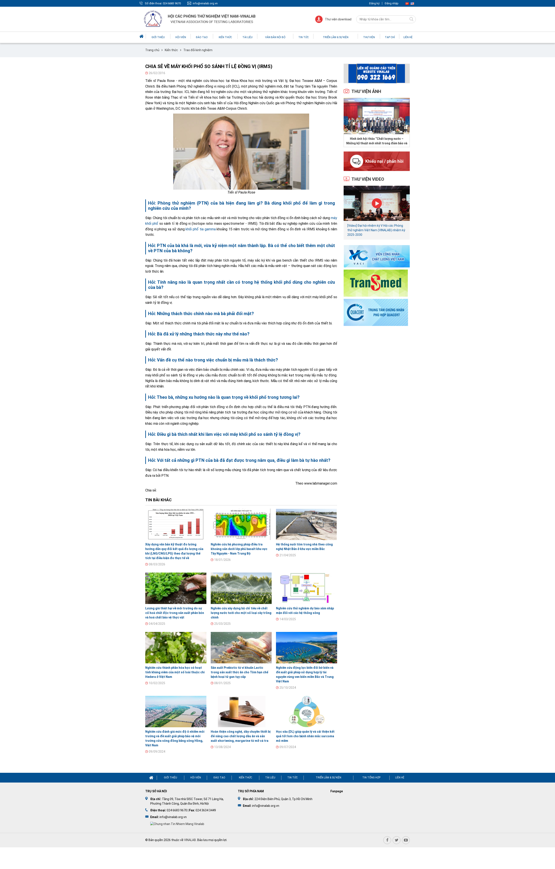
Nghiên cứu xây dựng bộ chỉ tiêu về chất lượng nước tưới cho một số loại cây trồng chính (241, 613)
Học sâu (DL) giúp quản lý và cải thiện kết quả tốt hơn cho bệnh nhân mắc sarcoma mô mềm (305, 736)
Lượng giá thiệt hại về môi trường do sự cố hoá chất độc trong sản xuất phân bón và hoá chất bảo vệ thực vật (174, 613)
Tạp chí (390, 37)
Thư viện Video (367, 179)
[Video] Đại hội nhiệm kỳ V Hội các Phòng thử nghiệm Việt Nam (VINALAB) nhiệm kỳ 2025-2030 (376, 230)
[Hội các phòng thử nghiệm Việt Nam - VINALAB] (200, 19)
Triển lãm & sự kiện (335, 37)
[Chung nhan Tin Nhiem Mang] (177, 823)
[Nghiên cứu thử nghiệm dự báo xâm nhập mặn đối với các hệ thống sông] (306, 588)
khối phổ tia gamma (200, 229)
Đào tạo (202, 37)
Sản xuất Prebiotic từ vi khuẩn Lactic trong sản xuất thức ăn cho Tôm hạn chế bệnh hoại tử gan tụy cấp (239, 672)
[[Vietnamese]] (407, 3)
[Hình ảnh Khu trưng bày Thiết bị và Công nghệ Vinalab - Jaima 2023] (377, 116)
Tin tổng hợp (371, 777)
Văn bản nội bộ (275, 37)
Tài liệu (247, 37)
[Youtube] (406, 840)
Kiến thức (225, 37)
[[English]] (412, 3)
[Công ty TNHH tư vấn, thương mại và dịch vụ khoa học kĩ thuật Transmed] (376, 283)
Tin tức (303, 37)
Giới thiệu (158, 37)
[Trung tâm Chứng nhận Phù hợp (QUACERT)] (376, 312)
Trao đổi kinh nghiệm (197, 50)
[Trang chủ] (142, 36)
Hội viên (180, 37)
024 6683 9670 (172, 3)
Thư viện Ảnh (366, 91)
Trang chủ (152, 50)
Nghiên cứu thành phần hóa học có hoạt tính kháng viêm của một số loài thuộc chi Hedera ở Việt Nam (175, 672)
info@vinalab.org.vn (205, 3)
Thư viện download (338, 19)
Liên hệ (408, 37)
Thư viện (369, 37)
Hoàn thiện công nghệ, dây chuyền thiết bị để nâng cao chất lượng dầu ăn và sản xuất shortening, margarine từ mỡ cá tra (241, 736)
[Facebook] (387, 840)
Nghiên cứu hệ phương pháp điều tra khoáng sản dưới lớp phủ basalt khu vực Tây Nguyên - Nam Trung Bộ (239, 549)
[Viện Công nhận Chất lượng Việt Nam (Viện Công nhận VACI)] (377, 256)
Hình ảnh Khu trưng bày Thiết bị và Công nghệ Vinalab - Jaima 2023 (376, 141)
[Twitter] (396, 840)
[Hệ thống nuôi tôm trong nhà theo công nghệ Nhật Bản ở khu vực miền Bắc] (306, 524)
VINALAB (190, 840)
